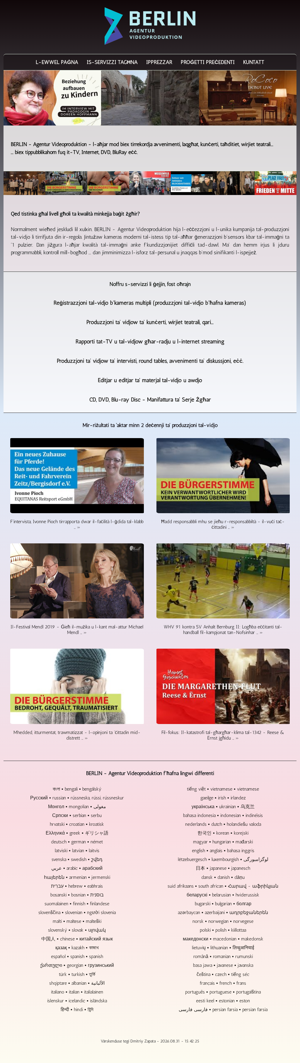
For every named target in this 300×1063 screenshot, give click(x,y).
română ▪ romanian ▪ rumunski (223, 956)
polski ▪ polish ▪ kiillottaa (223, 930)
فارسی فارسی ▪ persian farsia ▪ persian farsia (223, 1009)
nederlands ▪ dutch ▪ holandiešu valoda (223, 824)
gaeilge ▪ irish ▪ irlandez (223, 798)
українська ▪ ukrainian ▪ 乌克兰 (223, 806)
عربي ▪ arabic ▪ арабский (77, 868)
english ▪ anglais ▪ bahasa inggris (223, 850)
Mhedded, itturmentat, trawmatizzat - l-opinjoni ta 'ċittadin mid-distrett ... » (77, 735)
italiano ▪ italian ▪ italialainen (77, 992)
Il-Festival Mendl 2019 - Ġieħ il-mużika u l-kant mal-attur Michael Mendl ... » (77, 629)
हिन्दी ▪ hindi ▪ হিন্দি (77, 1009)
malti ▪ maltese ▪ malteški (77, 921)
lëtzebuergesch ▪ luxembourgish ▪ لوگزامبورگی (223, 859)
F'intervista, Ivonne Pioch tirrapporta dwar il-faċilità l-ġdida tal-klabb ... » (77, 524)
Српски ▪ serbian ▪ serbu (77, 815)
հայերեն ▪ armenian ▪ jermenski (77, 877)
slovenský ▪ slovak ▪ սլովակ (77, 930)
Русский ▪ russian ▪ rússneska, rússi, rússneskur (77, 798)
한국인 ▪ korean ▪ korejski (222, 833)
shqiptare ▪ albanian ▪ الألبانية (77, 983)
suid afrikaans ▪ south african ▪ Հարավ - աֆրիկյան (223, 886)
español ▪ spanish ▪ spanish (77, 956)
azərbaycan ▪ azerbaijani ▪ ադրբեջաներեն (223, 912)
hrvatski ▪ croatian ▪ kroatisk (77, 824)
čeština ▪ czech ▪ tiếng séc (223, 974)
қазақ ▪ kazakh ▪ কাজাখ (76, 947)
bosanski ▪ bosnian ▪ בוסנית (77, 895)
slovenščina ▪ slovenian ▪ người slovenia (77, 912)
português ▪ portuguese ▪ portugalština (223, 992)
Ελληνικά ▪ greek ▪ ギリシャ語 (77, 833)
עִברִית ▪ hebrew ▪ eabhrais (77, 886)
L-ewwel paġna (57, 62)
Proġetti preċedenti (208, 62)
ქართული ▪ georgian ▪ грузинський (77, 965)
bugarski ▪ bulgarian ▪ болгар (223, 903)
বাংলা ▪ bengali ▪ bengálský (77, 789)
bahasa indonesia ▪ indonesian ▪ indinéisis (223, 815)
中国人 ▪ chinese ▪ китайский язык (77, 939)
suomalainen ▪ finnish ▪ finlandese (77, 903)
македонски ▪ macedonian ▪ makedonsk (223, 939)
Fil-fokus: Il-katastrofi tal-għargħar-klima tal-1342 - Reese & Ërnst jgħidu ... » (222, 735)
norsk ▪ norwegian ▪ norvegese (222, 921)
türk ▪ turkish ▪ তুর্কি (77, 974)
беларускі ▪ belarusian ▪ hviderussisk (223, 895)
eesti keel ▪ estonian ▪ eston (223, 1000)
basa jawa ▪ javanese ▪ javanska (223, 965)
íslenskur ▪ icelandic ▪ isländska (77, 1000)
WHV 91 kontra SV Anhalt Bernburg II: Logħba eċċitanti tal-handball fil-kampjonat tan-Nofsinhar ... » (223, 629)
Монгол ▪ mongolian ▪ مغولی (77, 806)
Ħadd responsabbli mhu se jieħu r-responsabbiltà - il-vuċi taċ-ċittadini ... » (223, 524)
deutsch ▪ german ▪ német (77, 842)
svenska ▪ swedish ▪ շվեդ (77, 859)
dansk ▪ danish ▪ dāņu (223, 877)
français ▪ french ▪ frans (223, 983)
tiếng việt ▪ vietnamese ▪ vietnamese (223, 789)
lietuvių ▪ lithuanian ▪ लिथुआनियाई (223, 947)
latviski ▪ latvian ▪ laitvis (77, 850)
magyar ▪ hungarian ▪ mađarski (223, 842)
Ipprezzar (159, 62)
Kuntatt (253, 62)
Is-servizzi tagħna (112, 62)
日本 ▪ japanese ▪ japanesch (223, 868)
